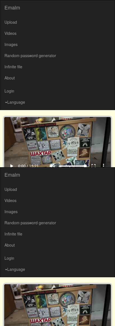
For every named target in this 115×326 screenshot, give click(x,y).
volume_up (56, 315)
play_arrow (7, 315)
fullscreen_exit (97, 315)
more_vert (107, 315)
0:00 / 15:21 (24, 315)
